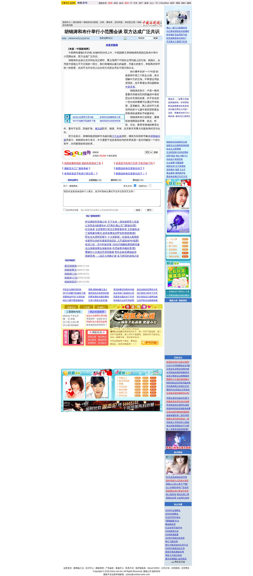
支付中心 (90, 568)
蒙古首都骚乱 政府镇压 (176, 559)
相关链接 (70, 260)
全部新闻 (175, 568)
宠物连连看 (171, 498)
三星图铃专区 (73, 311)
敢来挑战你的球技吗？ (96, 325)
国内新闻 (77, 22)
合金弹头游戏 (183, 498)
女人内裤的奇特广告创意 (177, 487)
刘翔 (168, 156)
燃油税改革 (170, 524)
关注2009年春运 (173, 517)
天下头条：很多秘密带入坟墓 (123, 221)
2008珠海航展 (171, 534)
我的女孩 (170, 166)
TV (156, 3)
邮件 (172, 3)
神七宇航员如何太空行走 (176, 545)
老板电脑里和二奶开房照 (177, 415)
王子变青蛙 (180, 166)
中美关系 (130, 86)
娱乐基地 (178, 452)
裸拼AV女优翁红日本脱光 (178, 389)
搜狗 (189, 3)
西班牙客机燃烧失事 (174, 552)
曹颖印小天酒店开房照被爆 (99, 252)
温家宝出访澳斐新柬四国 (177, 145)
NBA (182, 156)
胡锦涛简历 (71, 281)
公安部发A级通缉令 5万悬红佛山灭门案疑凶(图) (110, 225)
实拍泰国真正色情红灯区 (177, 386)
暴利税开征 (180, 173)
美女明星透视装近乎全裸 (177, 426)
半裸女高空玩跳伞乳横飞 (177, 398)
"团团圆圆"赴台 (172, 521)
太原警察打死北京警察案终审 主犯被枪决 (118, 229)
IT (131, 3)
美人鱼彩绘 (171, 494)
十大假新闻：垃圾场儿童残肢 (123, 236)
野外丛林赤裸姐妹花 (125, 252)
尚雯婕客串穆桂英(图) (124, 248)
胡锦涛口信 (71, 273)
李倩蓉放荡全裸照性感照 (177, 405)
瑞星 (177, 169)
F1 (186, 156)
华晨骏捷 (179, 162)
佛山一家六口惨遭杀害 (176, 28)
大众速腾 (170, 162)
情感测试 (92, 343)
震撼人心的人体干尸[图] (177, 484)
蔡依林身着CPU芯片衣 (176, 176)
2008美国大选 (171, 531)
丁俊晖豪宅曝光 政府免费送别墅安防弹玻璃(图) (110, 233)
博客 (178, 3)
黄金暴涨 (170, 173)
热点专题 (178, 504)
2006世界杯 (182, 152)
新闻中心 (66, 22)
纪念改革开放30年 (173, 527)
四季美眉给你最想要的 (179, 295)
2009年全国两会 (173, 510)
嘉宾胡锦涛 (71, 265)
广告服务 (110, 568)
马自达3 (170, 159)
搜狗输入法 (78, 568)
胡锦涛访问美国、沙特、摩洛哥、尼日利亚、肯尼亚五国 (109, 22)
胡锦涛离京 (71, 269)
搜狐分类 (173, 300)
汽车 (135, 3)
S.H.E (182, 169)
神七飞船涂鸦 (171, 541)
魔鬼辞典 (102, 340)
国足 (173, 156)
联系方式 (129, 568)
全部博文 (185, 568)
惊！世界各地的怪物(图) (177, 429)
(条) (95, 180)
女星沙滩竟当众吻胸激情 (177, 376)
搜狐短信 (71, 307)
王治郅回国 (171, 152)
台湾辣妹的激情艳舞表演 (177, 372)
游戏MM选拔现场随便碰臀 (178, 408)
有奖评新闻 (112, 45)
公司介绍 (165, 568)
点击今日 (178, 8)
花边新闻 (92, 340)
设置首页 (68, 568)
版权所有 (156, 571)
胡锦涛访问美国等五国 (176, 142)
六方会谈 (117, 136)
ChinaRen (164, 3)
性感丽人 (101, 307)
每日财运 (102, 337)
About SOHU (153, 568)
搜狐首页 (103, 3)
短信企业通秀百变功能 (96, 315)
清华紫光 (170, 169)
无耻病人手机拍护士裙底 (177, 422)
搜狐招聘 (100, 568)
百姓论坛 (178, 357)
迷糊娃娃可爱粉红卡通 (179, 291)
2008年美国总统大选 (175, 548)
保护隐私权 (140, 568)
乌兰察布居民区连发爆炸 (177, 31)
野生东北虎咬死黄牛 (96, 236)
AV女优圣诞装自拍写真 (176, 477)
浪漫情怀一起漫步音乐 (96, 319)
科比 (178, 156)
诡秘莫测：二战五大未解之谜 (101, 255)
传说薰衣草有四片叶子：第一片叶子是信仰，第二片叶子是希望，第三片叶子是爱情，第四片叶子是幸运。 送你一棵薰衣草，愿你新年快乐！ (136, 331)
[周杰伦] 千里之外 (71, 316)
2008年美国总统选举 (175, 538)
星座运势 (92, 337)
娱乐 (121, 3)
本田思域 (178, 159)
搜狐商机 (183, 300)
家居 (146, 3)
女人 (152, 3)
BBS (183, 3)
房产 (141, 3)
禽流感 (98, 128)
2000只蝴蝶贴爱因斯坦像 (126, 244)
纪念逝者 (90, 229)
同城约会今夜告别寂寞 (96, 322)
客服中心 (119, 568)
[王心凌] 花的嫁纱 (71, 325)
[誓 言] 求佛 (69, 319)
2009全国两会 (171, 514)
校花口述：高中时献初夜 (98, 244)
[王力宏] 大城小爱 (71, 322)
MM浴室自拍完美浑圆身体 (178, 383)
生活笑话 (102, 343)
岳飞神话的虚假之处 (128, 255)
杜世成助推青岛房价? (176, 38)
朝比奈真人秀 (183, 494)
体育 (116, 3)
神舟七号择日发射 (173, 555)
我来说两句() (106, 38)
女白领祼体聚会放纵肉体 (98, 248)
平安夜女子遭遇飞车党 (176, 41)
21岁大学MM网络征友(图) (178, 365)
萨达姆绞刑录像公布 (96, 221)
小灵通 (86, 307)
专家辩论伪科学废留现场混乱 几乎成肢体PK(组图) (112, 240)
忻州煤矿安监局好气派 (176, 34)
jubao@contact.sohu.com (138, 574)
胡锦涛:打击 (71, 277)
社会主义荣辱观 (173, 149)
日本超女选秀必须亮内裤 (177, 369)
